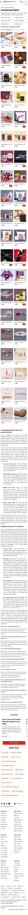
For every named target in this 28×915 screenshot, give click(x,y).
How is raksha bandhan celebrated (10, 786)
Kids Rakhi (3, 813)
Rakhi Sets (3, 845)
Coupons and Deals (15, 897)
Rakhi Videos (3, 894)
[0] (20, 2)
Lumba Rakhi (3, 817)
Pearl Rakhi (3, 822)
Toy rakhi (3, 828)
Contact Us (3, 888)
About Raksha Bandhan (17, 791)
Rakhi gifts (16, 544)
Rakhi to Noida (17, 850)
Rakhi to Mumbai (17, 839)
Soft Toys (16, 867)
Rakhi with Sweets (18, 813)
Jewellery (16, 869)
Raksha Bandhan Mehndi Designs (10, 795)
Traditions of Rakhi (15, 757)
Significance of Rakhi (16, 752)
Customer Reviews (5, 897)
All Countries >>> (4, 878)
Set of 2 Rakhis (4, 848)
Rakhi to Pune (17, 843)
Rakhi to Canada (4, 869)
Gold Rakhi (3, 826)
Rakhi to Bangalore (18, 841)
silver (26, 653)
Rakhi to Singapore (5, 871)
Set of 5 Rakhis (4, 854)
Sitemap (24, 897)
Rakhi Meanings (5, 791)
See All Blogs (14, 742)
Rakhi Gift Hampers (18, 828)
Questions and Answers (13, 894)
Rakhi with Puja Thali (18, 826)
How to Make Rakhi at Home (9, 761)
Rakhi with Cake (17, 822)
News (22, 892)
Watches (16, 871)
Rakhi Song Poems (19, 774)
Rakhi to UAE (3, 876)
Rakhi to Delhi (17, 837)
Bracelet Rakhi (4, 824)
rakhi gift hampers (12, 607)
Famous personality (6, 782)
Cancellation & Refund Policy (17, 890)
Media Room (16, 892)
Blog (10, 892)
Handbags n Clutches (19, 876)
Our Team (9, 886)
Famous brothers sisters (16, 778)
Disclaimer (10, 888)
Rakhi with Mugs (4, 856)
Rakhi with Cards (17, 824)
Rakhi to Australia (4, 867)
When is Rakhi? (5, 752)
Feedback (20, 886)
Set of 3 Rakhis (4, 850)
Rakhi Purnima (5, 778)
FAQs (14, 886)
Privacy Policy (18, 888)
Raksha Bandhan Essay (7, 774)
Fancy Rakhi (3, 815)
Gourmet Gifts (17, 865)
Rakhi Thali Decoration (7, 769)
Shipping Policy (4, 892)
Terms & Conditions (5, 890)
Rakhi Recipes (5, 757)
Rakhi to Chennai (17, 845)
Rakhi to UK (3, 865)
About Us (3, 886)
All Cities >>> (17, 852)
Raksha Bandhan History (8, 765)
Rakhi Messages (19, 769)
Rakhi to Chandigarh (18, 848)
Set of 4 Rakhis (4, 852)
